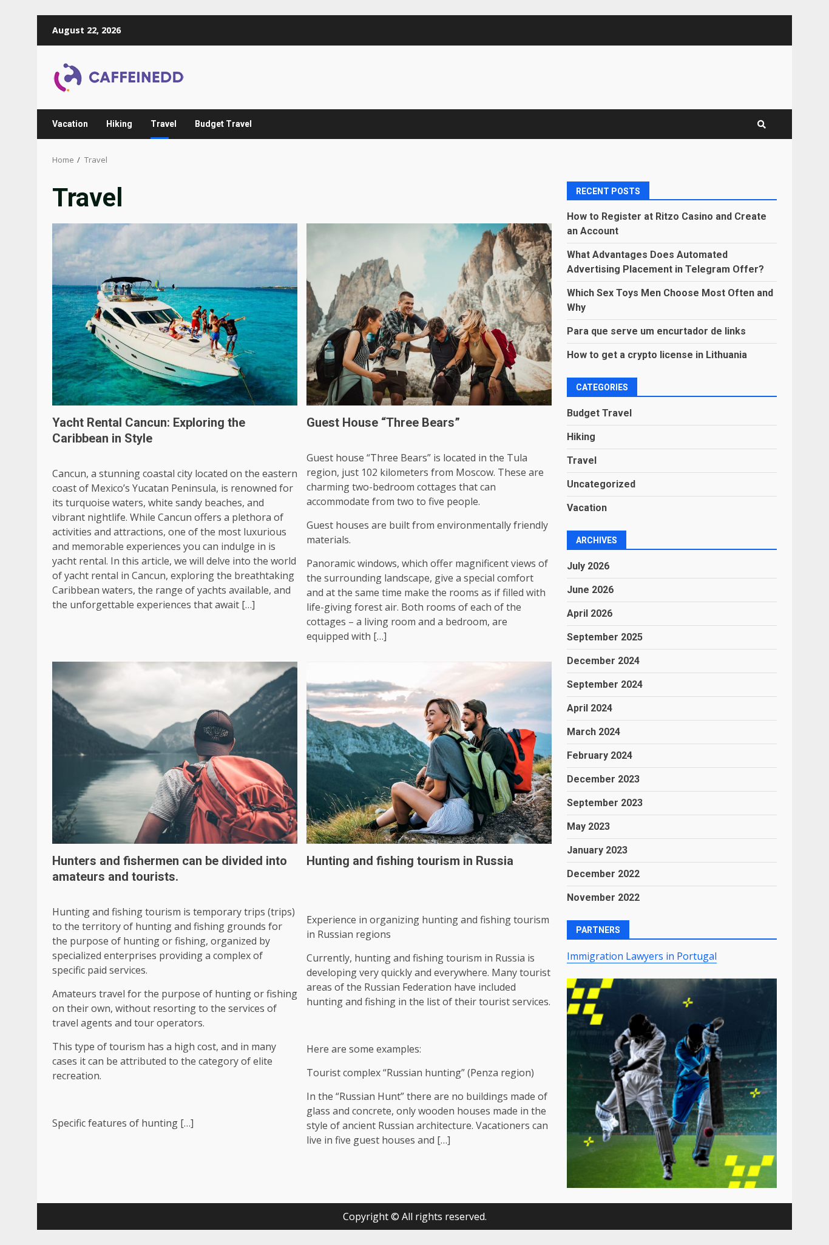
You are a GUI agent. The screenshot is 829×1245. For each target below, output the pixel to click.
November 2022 (603, 897)
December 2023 (603, 779)
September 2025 (605, 637)
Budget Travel (223, 124)
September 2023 (605, 803)
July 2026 (588, 566)
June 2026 (590, 589)
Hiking (119, 124)
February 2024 (599, 755)
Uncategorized (601, 484)
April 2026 (589, 613)
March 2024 (593, 732)
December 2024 (603, 661)
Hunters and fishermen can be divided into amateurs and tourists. (174, 753)
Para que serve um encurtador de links (656, 331)
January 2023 (597, 850)
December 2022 (603, 874)
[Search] (761, 124)
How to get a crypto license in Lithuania (657, 355)
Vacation (70, 124)
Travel (164, 124)
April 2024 (589, 708)
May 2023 (588, 826)
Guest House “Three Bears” (429, 314)
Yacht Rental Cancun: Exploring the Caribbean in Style (174, 314)
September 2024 (605, 684)
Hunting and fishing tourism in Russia (429, 753)
